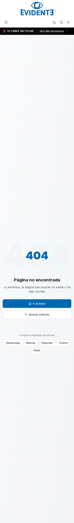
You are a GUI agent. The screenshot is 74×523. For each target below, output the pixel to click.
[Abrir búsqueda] (61, 22)
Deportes (47, 342)
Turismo (63, 342)
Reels (37, 350)
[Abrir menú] (6, 22)
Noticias (30, 342)
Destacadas (13, 342)
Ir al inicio (39, 303)
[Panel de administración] (68, 22)
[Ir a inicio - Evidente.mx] (37, 8)
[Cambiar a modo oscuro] (54, 22)
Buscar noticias (39, 314)
